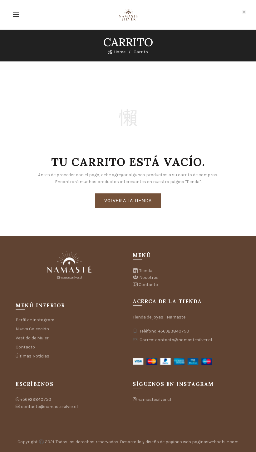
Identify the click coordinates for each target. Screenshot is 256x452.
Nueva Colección (32, 329)
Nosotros (149, 277)
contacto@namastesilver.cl (49, 406)
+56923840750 (35, 399)
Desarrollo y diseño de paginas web (155, 442)
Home (120, 52)
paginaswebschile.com (215, 442)
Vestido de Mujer (32, 338)
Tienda (145, 270)
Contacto (25, 347)
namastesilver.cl (154, 399)
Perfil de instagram (35, 320)
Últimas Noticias (32, 356)
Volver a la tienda (127, 200)
